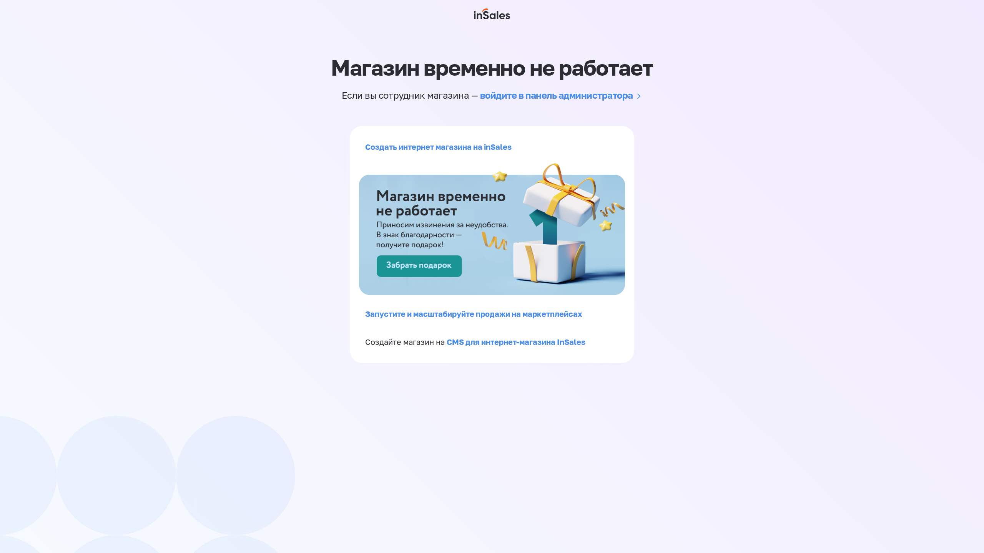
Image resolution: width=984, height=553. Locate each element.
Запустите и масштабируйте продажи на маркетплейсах (473, 313)
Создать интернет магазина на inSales (438, 146)
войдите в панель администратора (556, 95)
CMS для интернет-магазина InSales (516, 341)
